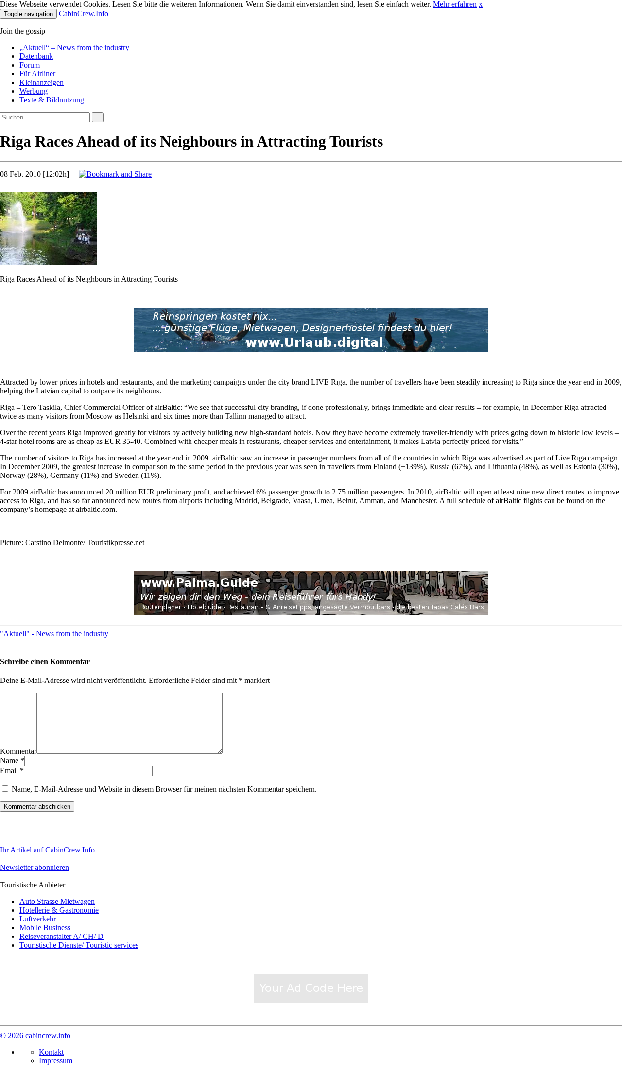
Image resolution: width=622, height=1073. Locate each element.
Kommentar (18, 751)
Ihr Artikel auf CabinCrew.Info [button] (47, 850)
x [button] (481, 4)
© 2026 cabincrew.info (35, 1035)
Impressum (55, 1060)
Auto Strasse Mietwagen (57, 901)
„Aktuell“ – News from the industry (74, 47)
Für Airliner (37, 73)
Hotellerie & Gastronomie (59, 910)
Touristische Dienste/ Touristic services (78, 945)
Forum (29, 65)
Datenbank (36, 56)
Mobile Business (44, 927)
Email (9, 770)
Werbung (33, 91)
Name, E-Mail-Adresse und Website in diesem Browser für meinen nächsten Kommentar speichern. (164, 789)
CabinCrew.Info (83, 13)
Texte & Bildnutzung (51, 100)
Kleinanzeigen (41, 82)
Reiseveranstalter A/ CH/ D (61, 936)
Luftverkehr (37, 919)
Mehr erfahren (455, 4)
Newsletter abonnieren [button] (34, 867)
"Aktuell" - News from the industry (54, 634)
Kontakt (51, 1052)
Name (9, 760)
